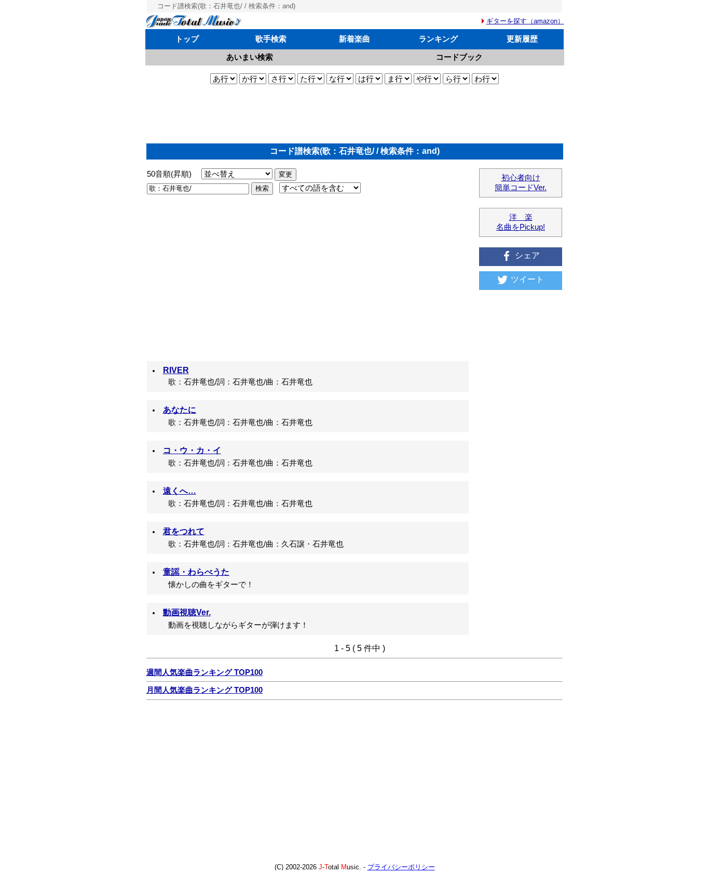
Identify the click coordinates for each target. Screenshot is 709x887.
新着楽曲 (354, 38)
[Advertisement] (354, 113)
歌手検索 (271, 38)
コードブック (459, 56)
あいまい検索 (249, 56)
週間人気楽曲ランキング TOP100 (204, 672)
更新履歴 (522, 38)
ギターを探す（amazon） (525, 21)
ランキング (438, 38)
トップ (187, 38)
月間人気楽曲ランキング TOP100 (204, 690)
